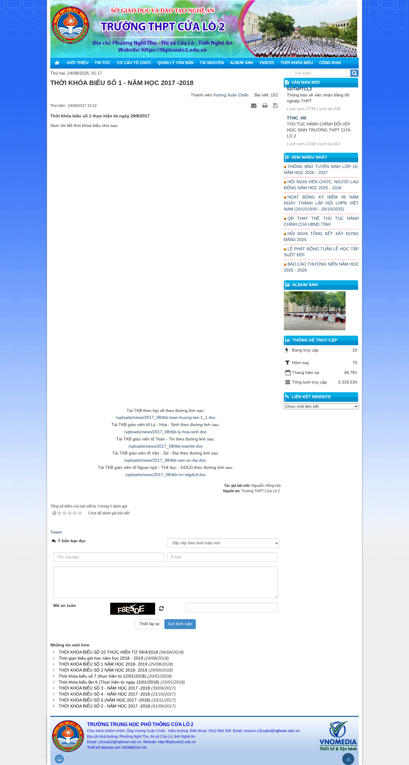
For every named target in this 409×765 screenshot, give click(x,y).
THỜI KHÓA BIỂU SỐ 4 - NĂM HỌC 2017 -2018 (104, 694)
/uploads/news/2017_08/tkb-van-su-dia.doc (165, 460)
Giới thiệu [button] (77, 62)
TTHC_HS (296, 88)
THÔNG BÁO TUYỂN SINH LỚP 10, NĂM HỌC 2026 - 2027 (321, 169)
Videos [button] (266, 62)
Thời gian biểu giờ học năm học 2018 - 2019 (101, 658)
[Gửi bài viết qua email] (254, 105)
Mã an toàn (64, 605)
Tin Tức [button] (102, 62)
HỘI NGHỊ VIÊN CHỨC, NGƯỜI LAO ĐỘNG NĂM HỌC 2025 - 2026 (321, 184)
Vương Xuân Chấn (231, 95)
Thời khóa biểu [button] (297, 62)
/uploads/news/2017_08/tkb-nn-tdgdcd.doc (165, 474)
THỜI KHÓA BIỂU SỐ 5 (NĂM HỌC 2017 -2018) (104, 700)
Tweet (56, 532)
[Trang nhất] (57, 63)
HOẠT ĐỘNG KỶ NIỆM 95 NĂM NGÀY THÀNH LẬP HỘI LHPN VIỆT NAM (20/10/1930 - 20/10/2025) (321, 203)
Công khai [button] (330, 62)
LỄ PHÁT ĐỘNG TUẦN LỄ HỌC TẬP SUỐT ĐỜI (321, 251)
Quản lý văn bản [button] (175, 62)
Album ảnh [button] (241, 62)
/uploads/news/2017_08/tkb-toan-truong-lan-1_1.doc (166, 417)
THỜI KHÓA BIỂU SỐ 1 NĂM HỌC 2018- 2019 (103, 664)
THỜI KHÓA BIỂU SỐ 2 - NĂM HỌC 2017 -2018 (104, 706)
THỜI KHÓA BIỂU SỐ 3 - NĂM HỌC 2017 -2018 (104, 688)
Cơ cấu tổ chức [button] (134, 62)
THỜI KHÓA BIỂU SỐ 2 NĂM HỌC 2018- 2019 (103, 670)
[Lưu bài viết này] (276, 105)
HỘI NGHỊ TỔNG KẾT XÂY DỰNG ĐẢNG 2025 (321, 236)
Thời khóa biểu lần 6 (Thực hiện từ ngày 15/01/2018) (109, 682)
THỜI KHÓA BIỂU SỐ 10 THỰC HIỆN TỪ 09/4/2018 (108, 652)
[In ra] (265, 105)
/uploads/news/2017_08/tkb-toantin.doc (165, 446)
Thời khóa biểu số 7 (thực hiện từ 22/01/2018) (102, 676)
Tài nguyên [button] (212, 62)
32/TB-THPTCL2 (303, 123)
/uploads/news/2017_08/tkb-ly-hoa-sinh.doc (165, 431)
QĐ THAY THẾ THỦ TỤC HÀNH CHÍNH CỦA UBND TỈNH (321, 221)
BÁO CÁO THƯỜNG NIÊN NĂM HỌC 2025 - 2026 (321, 267)
